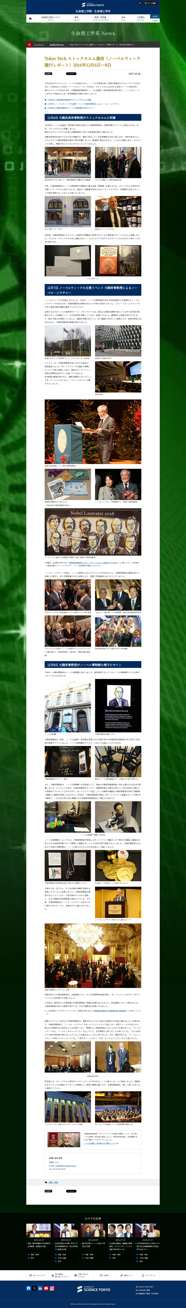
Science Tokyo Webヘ (146, 1286)
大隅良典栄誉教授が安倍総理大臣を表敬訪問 (109, 1011)
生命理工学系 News (57, 44)
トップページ (30, 18)
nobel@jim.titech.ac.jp (65, 1165)
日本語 (155, 16)
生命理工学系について (50, 18)
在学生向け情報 (144, 1290)
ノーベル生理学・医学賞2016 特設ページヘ (100, 1143)
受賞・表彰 (53, 1182)
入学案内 (141, 18)
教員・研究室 (100, 18)
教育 (76, 18)
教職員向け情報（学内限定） (149, 1293)
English (155, 20)
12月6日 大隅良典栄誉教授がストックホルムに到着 (69, 99)
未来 (123, 18)
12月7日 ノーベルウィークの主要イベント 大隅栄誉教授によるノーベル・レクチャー (83, 103)
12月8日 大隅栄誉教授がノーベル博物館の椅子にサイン (71, 108)
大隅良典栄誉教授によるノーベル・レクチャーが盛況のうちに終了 (93, 562)
